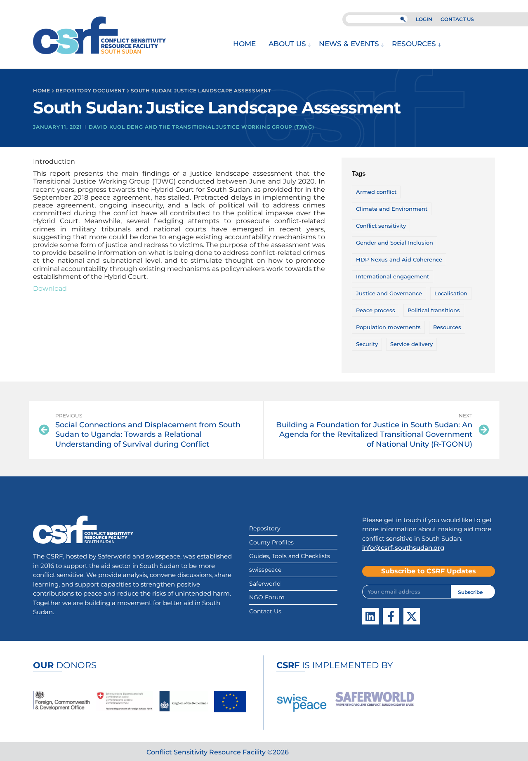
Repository (264, 528)
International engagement (392, 276)
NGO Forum (267, 597)
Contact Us (265, 611)
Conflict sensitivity (381, 225)
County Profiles (271, 542)
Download (50, 288)
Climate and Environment (391, 208)
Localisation (450, 293)
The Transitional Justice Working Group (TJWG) (236, 127)
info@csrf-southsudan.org (403, 547)
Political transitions (434, 310)
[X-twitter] (411, 616)
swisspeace (265, 569)
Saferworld (264, 583)
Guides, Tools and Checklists (289, 556)
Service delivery (411, 344)
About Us (287, 44)
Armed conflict (376, 191)
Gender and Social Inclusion (394, 242)
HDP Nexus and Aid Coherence (399, 259)
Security (367, 344)
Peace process (375, 310)
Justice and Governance (389, 293)
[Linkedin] (370, 616)
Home (244, 44)
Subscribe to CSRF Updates (428, 571)
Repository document (90, 90)
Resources (414, 44)
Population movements (388, 327)
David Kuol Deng (116, 127)
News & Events (349, 44)
